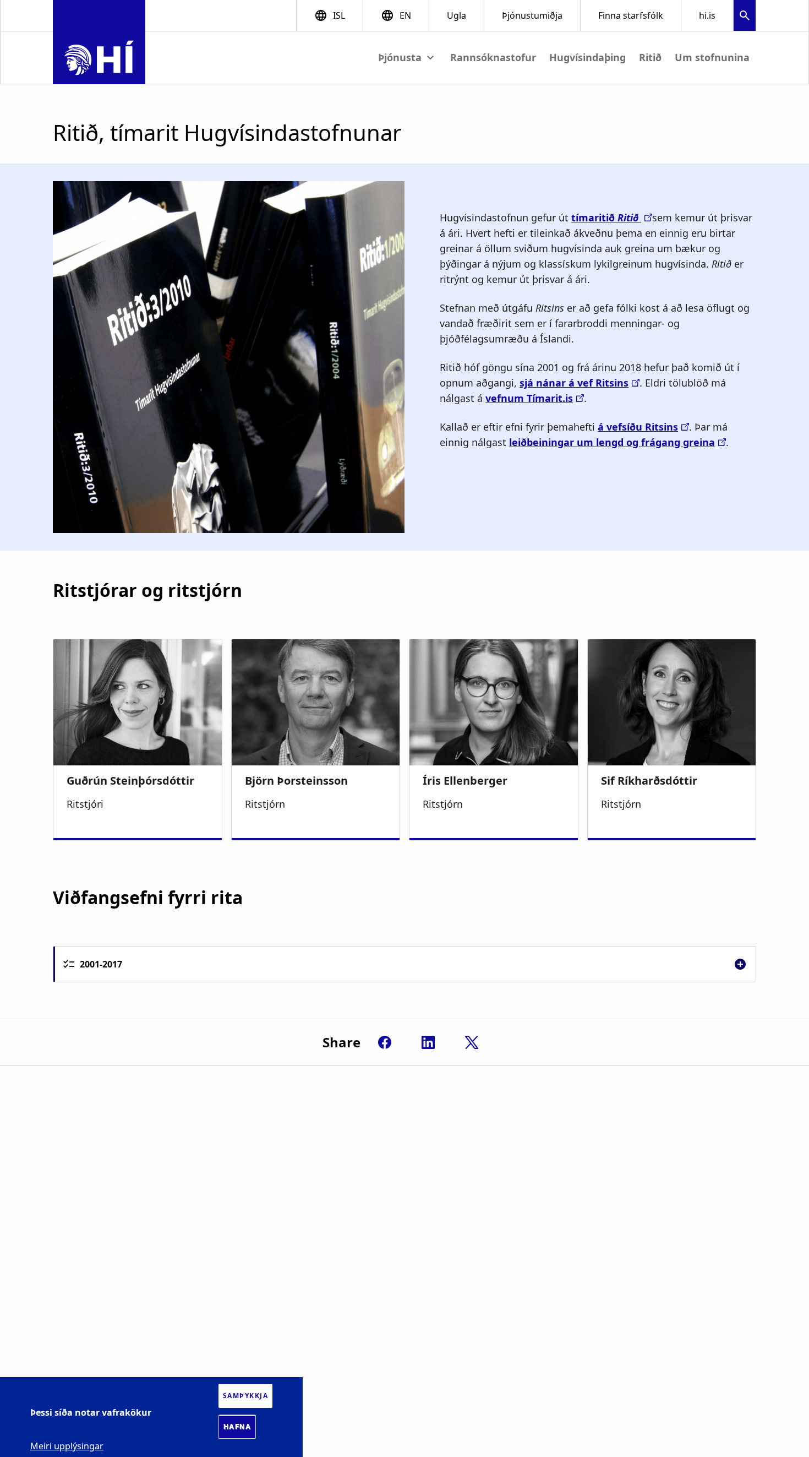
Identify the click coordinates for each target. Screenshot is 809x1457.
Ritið (650, 57)
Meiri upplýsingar (66, 1446)
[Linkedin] (428, 1042)
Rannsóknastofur (493, 57)
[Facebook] (384, 1042)
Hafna (237, 1427)
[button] (745, 17)
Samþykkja (246, 1395)
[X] (471, 1042)
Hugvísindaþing (587, 57)
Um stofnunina (712, 57)
